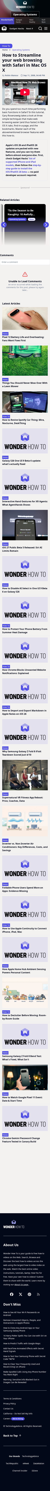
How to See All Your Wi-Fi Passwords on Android (21, 1313)
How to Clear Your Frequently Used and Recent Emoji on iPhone (21, 1365)
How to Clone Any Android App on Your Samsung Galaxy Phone (21, 1329)
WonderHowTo (7, 20)
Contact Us (8, 1408)
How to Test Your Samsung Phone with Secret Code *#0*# (24, 1357)
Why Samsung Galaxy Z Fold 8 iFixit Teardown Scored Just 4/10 (21, 753)
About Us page (21, 1284)
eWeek (26, 1463)
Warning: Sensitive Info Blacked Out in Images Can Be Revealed (21, 1381)
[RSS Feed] (38, 1294)
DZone (35, 1470)
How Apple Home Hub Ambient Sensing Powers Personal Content (24, 971)
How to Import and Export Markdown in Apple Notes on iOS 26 (24, 712)
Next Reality (32, 21)
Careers (13, 1418)
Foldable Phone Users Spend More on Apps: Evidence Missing (22, 889)
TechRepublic (12, 1463)
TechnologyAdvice (30, 1456)
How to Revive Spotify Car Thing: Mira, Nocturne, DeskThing (23, 421)
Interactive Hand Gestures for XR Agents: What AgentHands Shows (25, 503)
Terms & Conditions (12, 1398)
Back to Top (10, 1435)
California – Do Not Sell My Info (17, 1413)
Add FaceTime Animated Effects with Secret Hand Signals (23, 1350)
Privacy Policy (9, 1403)
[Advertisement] (25, 1187)
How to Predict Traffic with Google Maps (21, 1343)
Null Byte (43, 21)
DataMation (38, 1463)
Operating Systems (25, 14)
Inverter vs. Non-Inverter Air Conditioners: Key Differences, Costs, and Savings (25, 847)
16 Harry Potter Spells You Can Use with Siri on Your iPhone (25, 1337)
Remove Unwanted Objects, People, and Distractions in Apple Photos (22, 1321)
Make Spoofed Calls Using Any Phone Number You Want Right (24, 1373)
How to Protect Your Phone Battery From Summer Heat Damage (24, 631)
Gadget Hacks (19, 21)
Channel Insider (19, 1470)
